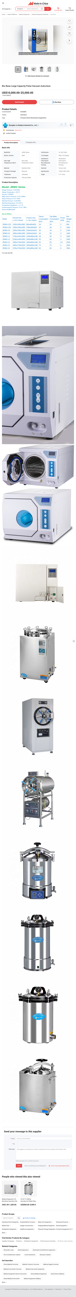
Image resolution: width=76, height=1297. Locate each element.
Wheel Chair (5, 1225)
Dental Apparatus (23, 1250)
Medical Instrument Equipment (35, 1269)
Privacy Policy (67, 1289)
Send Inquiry (19, 102)
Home (3, 14)
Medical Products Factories (30, 1264)
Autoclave (53, 14)
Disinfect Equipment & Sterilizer (40, 14)
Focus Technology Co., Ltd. (25, 1289)
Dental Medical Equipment (39, 1274)
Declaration (58, 1289)
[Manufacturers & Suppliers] (38, 3)
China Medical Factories (11, 1264)
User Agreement (49, 1289)
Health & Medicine (12, 14)
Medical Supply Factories (50, 1264)
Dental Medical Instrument (12, 1278)
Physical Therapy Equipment (46, 1229)
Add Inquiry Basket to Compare (38, 76)
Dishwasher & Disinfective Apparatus (44, 1250)
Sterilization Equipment (9, 1229)
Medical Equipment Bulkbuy (32, 1278)
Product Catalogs (29, 1218)
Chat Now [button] (57, 102)
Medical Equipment (24, 14)
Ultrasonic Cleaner (45, 1255)
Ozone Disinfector (30, 1255)
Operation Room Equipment (10, 1222)
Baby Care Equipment (44, 1222)
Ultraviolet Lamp (9, 1250)
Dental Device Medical (57, 1274)
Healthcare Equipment (27, 1229)
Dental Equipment (61, 1225)
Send (18, 1166)
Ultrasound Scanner (62, 1222)
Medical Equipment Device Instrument (15, 1274)
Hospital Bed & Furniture (27, 1222)
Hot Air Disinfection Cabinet (12, 1255)
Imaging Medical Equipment (46, 1225)
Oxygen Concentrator (26, 1225)
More (3, 1282)
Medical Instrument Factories (12, 1269)
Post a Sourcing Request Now (59, 1166)
